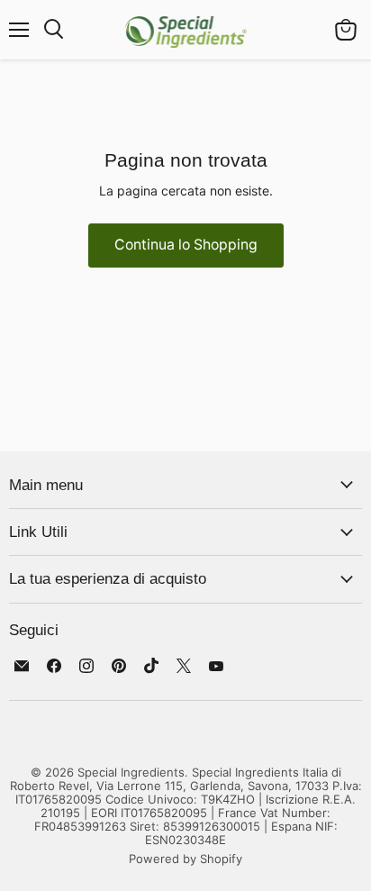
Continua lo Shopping (186, 244)
